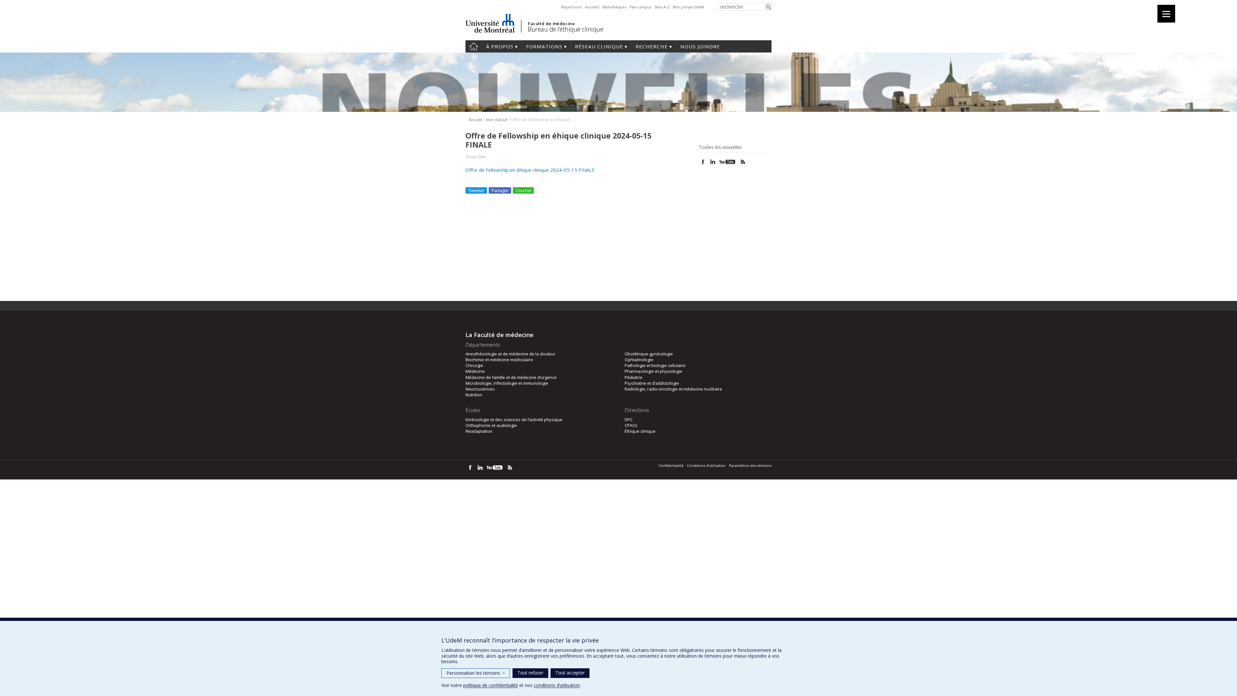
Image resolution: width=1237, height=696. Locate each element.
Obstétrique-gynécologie (649, 354)
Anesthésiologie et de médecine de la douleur (510, 354)
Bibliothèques (614, 7)
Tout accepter (570, 673)
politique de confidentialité (490, 685)
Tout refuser (530, 673)
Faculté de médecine (551, 23)
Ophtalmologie (639, 359)
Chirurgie (474, 365)
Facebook (703, 162)
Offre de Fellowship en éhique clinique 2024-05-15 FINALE (530, 170)
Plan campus (640, 7)
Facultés (592, 7)
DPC (629, 419)
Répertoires (571, 7)
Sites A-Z (662, 7)
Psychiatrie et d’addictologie (652, 383)
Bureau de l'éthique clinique (565, 29)
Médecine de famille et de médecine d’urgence (511, 377)
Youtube (727, 162)
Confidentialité (671, 465)
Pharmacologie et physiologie (653, 371)
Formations (544, 46)
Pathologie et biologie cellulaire (655, 365)
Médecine (475, 371)
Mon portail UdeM (688, 7)
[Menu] (1166, 14)
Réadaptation (478, 431)
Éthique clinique (640, 431)
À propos (499, 46)
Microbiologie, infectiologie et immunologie (506, 383)
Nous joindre (700, 46)
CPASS (631, 425)
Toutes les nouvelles (720, 147)
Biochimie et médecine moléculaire (499, 359)
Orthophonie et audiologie (491, 425)
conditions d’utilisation (557, 685)
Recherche (652, 46)
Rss (743, 162)
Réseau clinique (599, 46)
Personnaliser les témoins (475, 673)
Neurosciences (480, 389)
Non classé (496, 119)
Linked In (713, 162)
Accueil (473, 46)
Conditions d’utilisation (706, 465)
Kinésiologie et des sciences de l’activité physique (513, 419)
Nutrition (473, 395)
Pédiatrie (633, 377)
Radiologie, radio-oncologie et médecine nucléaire (673, 389)
